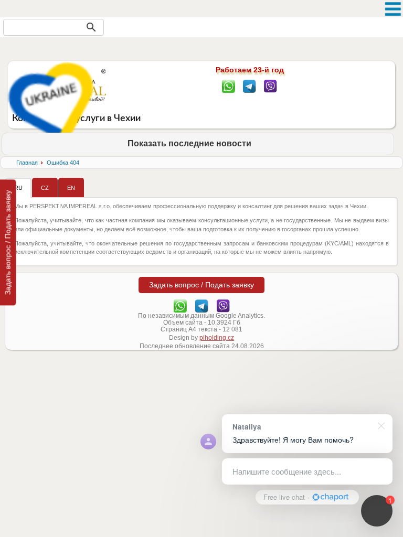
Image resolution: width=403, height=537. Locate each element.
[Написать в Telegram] (249, 85)
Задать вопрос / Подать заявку (8, 242)
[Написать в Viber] (270, 85)
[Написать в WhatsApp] (228, 85)
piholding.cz (216, 337)
